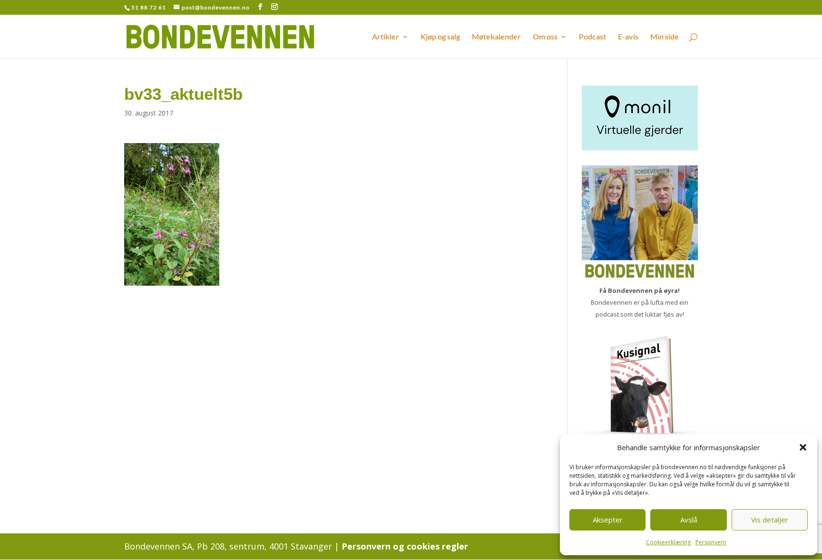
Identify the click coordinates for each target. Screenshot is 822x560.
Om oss (545, 37)
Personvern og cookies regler (405, 546)
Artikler (385, 37)
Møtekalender (496, 37)
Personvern (710, 542)
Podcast (592, 37)
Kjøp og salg (440, 37)
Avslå (688, 519)
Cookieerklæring (668, 542)
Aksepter (608, 519)
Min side (664, 37)
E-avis (628, 37)
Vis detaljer (769, 519)
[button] (803, 447)
